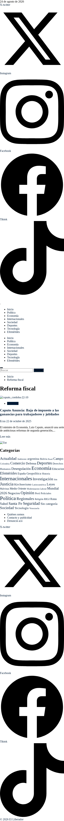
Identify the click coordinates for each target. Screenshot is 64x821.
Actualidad (8, 458)
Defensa (31, 463)
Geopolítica (33, 473)
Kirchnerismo (22, 484)
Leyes (51, 484)
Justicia (7, 483)
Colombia (5, 463)
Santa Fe (15, 503)
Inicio (10, 309)
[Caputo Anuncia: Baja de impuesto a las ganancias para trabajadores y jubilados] (14, 397)
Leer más (5, 436)
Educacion (58, 468)
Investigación (43, 479)
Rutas (53, 498)
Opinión (27, 492)
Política (11, 312)
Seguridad (31, 503)
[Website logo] (32, 297)
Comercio (17, 463)
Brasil (50, 459)
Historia (46, 473)
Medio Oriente (18, 488)
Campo (58, 459)
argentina (33, 459)
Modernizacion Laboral (36, 489)
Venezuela (34, 508)
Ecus (3, 421)
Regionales (25, 498)
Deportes (12, 325)
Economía (12, 315)
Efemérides (13, 331)
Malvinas (4, 488)
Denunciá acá (14, 520)
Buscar (39, 370)
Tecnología (13, 328)
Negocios (14, 493)
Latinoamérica (39, 484)
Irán (55, 479)
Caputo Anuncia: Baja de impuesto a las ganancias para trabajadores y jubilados (29, 412)
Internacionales (15, 319)
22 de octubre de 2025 (18, 421)
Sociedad (12, 322)
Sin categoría (49, 504)
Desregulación (21, 469)
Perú (37, 493)
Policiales (46, 493)
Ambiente (22, 459)
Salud (4, 504)
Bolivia (43, 459)
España (22, 473)
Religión (39, 499)
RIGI (47, 498)
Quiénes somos (15, 514)
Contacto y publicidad (19, 517)
